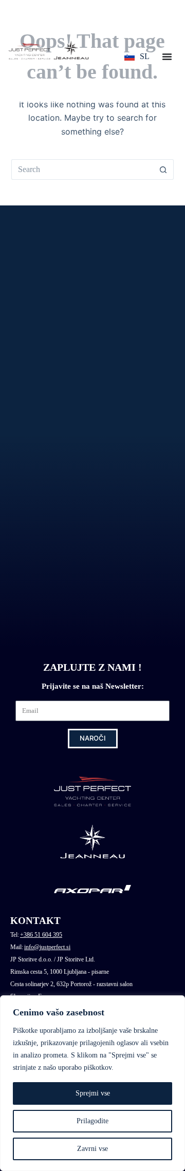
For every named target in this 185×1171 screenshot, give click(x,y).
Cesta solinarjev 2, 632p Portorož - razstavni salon (71, 984)
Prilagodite (92, 1121)
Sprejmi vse (93, 1093)
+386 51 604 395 (41, 934)
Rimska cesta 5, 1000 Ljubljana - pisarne (59, 971)
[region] (92, 1083)
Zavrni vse (92, 1149)
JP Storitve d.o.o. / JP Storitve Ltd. (52, 959)
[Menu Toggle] (167, 56)
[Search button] (163, 169)
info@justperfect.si (47, 947)
